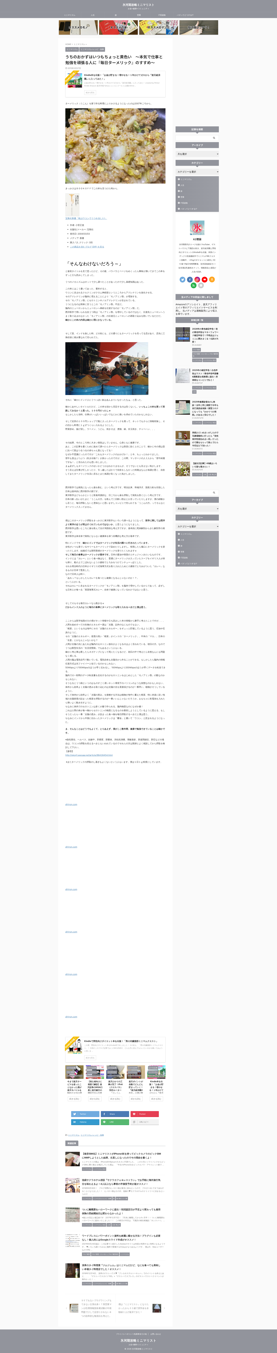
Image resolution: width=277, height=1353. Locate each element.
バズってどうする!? (185, 15)
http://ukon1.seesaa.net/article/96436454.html (89, 755)
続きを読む (74, 1099)
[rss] (193, 285)
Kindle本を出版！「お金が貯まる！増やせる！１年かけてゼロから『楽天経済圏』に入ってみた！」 (156, 1090)
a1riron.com (71, 804)
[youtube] (204, 280)
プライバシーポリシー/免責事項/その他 (131, 1334)
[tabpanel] (74, 1084)
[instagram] (197, 280)
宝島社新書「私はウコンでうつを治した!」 (86, 218)
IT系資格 (162, 15)
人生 (93, 15)
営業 (139, 15)
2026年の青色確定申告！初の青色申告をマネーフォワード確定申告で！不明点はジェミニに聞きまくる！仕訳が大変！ (205, 335)
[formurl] (201, 285)
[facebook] (190, 280)
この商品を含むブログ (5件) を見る (87, 246)
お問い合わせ (155, 1334)
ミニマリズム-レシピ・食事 (92, 1135)
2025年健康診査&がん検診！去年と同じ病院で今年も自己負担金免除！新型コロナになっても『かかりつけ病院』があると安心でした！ (205, 408)
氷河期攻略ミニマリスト (138, 4)
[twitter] (182, 280)
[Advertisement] (197, 81)
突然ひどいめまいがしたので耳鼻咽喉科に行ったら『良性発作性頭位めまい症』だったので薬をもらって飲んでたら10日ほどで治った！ (205, 439)
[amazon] (212, 279)
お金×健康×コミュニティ (138, 1344)
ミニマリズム (69, 15)
